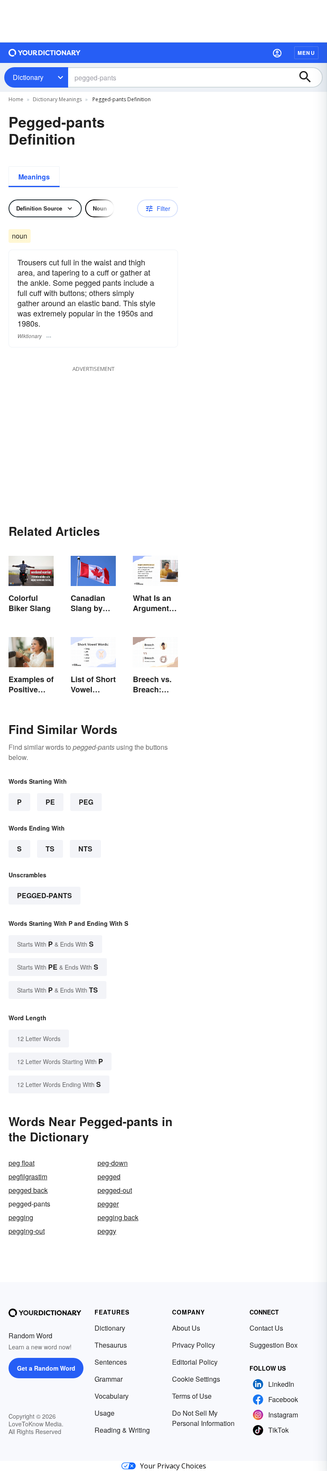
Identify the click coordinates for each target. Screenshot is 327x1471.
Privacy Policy (193, 1345)
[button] (277, 53)
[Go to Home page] (45, 53)
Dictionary (28, 77)
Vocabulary (112, 1396)
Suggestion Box (274, 1345)
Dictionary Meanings (57, 99)
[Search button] (309, 77)
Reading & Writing (122, 1430)
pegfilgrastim (28, 1176)
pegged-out (115, 1190)
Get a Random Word (46, 1368)
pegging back (118, 1217)
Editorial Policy (195, 1362)
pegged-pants (44, 895)
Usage (105, 1413)
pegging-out (27, 1231)
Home (16, 99)
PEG (86, 802)
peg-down (113, 1163)
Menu (306, 53)
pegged (109, 1176)
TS (50, 849)
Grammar (109, 1379)
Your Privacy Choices (173, 1466)
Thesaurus (111, 1345)
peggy (107, 1231)
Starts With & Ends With (55, 944)
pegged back (28, 1190)
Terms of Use (192, 1396)
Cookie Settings (196, 1379)
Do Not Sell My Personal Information (203, 1418)
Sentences (111, 1362)
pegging (21, 1217)
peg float (21, 1163)
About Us (186, 1328)
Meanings (34, 177)
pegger (108, 1204)
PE (50, 802)
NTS (85, 849)
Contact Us (266, 1328)
